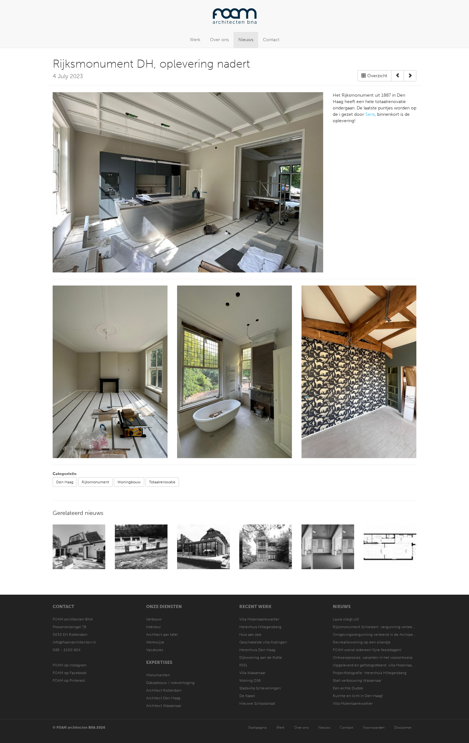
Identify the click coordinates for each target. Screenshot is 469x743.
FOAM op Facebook (69, 673)
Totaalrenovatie (162, 482)
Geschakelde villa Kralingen (263, 642)
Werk (195, 39)
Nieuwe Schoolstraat (257, 703)
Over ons (219, 39)
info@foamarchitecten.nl (74, 642)
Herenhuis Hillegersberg (260, 627)
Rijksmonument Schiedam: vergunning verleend (375, 627)
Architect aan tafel (162, 634)
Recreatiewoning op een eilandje (362, 642)
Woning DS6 (250, 680)
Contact (271, 39)
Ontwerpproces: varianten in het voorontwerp (373, 657)
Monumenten (158, 675)
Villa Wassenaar (252, 673)
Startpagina (257, 727)
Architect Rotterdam (164, 690)
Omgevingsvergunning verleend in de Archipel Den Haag (382, 634)
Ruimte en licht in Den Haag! (358, 696)
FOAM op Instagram (69, 665)
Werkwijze (155, 642)
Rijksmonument (95, 482)
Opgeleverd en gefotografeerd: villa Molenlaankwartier (380, 665)
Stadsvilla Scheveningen (260, 688)
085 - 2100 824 (66, 650)
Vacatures (154, 650)
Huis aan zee (250, 634)
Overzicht (376, 75)
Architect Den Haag (163, 698)
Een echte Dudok (348, 688)
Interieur (153, 627)
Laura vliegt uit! (346, 619)
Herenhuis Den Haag (257, 650)
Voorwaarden (374, 727)
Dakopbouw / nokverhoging (170, 682)
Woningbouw (129, 482)
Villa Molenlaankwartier (259, 619)
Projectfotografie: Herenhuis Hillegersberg (369, 673)
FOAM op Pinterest (69, 680)
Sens (370, 114)
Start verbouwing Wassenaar (357, 680)
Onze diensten (164, 606)
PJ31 (243, 665)
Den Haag (64, 482)
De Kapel (247, 696)
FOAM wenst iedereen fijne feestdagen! (367, 650)
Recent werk (255, 606)
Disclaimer (403, 727)
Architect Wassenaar (163, 705)
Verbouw (154, 619)
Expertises (159, 662)
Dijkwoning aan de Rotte (260, 657)
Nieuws (245, 39)
